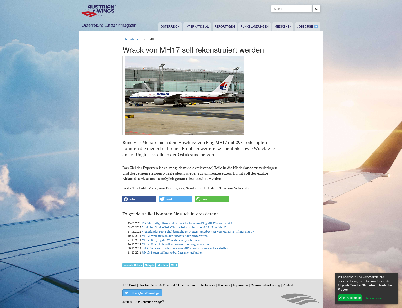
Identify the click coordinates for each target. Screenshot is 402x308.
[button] (139, 199)
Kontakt (288, 285)
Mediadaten (207, 285)
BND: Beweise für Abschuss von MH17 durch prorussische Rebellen (185, 248)
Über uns (224, 285)
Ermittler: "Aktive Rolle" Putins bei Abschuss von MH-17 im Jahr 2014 (185, 227)
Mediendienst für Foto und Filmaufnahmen (168, 285)
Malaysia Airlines (133, 265)
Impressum (240, 285)
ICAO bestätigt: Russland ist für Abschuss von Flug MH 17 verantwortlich (188, 223)
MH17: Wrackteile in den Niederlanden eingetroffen (175, 236)
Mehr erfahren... (375, 298)
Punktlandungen (255, 26)
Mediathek (282, 26)
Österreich (170, 26)
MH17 (174, 265)
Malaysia (149, 265)
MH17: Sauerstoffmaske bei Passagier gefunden (172, 252)
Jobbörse (305, 26)
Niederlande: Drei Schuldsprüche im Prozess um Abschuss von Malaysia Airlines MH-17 (198, 231)
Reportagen (225, 26)
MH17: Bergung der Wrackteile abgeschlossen (171, 240)
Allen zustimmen (350, 297)
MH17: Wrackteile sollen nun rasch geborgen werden (175, 244)
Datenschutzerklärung (265, 285)
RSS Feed (129, 285)
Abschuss (162, 265)
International (197, 26)
